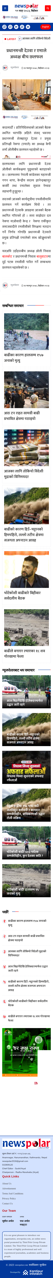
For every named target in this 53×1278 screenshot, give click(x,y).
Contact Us (7, 1203)
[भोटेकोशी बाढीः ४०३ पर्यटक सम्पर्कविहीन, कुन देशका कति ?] (26, 843)
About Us (6, 1183)
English (45, 27)
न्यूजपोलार (14, 67)
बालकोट (7, 256)
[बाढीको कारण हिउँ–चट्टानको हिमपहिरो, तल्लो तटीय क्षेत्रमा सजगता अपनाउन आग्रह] (26, 729)
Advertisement (9, 1188)
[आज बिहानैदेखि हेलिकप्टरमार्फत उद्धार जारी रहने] (26, 692)
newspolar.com (21, 1265)
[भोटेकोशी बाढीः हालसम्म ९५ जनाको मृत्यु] (26, 881)
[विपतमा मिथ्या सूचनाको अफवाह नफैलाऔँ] (26, 767)
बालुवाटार (42, 256)
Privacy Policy (9, 1198)
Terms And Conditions (12, 1193)
